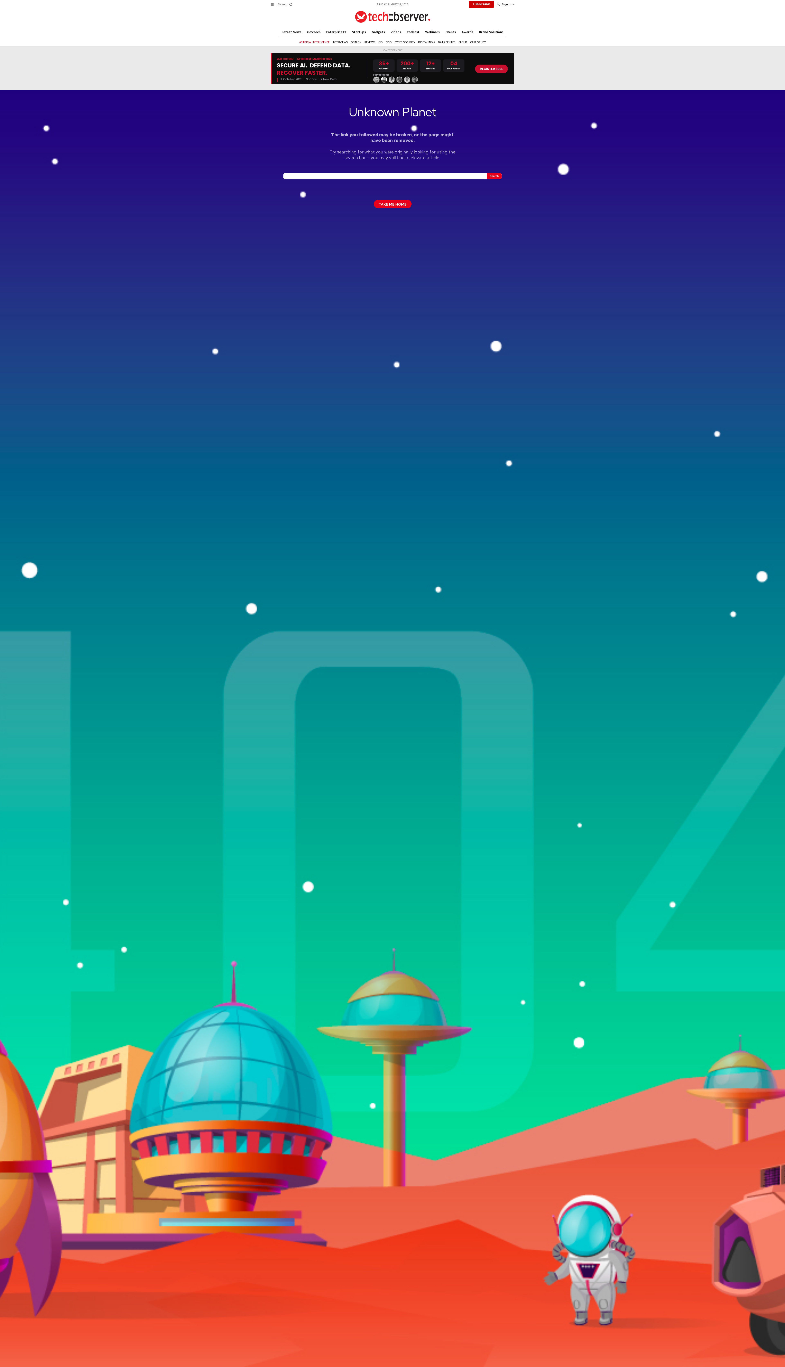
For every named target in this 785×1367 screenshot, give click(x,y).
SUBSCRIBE (481, 4)
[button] (286, 4)
